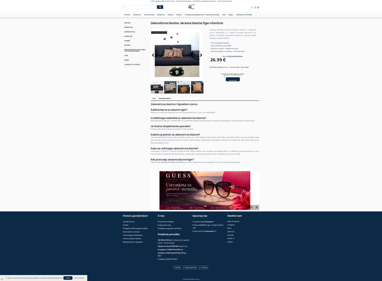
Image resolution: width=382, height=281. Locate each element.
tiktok (229, 228)
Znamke (170, 15)
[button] (200, 55)
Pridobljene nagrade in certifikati (169, 228)
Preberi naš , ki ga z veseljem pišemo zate (208, 226)
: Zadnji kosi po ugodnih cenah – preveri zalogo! (173, 241)
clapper (230, 242)
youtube (230, 235)
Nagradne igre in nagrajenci (133, 242)
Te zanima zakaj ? (203, 222)
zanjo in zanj (172, 246)
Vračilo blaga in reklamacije (132, 235)
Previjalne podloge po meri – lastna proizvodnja (202, 15)
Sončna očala (149, 15)
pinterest (230, 232)
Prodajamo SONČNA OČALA (168, 259)
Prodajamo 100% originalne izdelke (135, 228)
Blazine (179, 15)
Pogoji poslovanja (164, 225)
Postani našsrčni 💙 (204, 231)
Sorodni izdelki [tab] (165, 98)
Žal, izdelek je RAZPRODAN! (159, 32)
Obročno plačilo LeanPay (132, 238)
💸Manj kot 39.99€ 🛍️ (244, 15)
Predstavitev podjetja (165, 222)
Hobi (224, 15)
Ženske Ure (137, 15)
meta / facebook (233, 221)
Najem (231, 15)
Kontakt (125, 225)
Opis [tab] (153, 98)
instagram (231, 225)
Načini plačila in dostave (131, 232)
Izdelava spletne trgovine (189, 279)
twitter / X (230, 238)
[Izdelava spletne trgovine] (197, 279)
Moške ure (161, 15)
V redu (68, 278)
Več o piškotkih (79, 278)
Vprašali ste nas (128, 222)
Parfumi (127, 15)
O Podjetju (204, 267)
